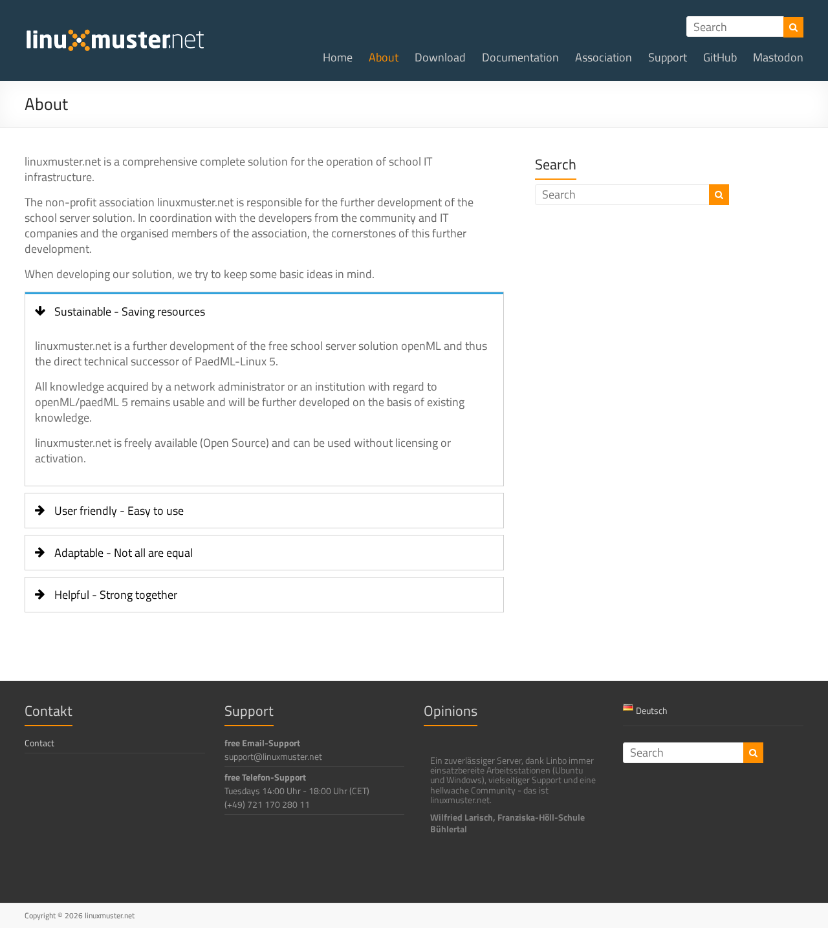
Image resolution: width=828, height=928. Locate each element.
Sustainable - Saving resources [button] (129, 311)
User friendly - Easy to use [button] (119, 510)
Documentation (520, 57)
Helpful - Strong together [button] (115, 594)
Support (667, 57)
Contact (39, 743)
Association (603, 57)
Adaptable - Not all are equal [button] (123, 552)
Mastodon (778, 57)
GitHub (720, 57)
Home (338, 57)
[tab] (264, 310)
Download (440, 57)
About (383, 57)
